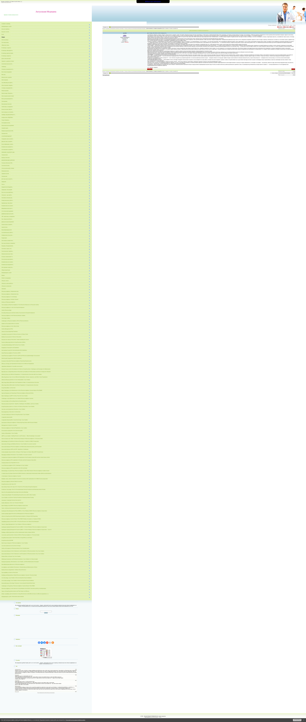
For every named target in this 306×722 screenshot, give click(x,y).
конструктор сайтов (154, 717)
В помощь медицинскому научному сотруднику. (115, 28)
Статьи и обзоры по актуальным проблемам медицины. (135, 28)
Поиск (291, 25)
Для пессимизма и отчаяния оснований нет (154, 28)
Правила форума (285, 25)
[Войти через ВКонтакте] (42, 642)
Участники (279, 25)
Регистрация (7, 2)
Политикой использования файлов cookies (75, 720)
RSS (21, 1)
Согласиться (297, 719)
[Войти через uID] (39, 642)
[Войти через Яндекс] (47, 642)
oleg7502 (125, 33)
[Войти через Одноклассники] (53, 642)
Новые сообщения (272, 25)
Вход (10, 2)
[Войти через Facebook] (44, 642)
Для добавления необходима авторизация (45, 692)
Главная (2, 2)
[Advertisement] (46, 627)
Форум (103, 28)
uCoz (160, 717)
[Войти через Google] (50, 642)
